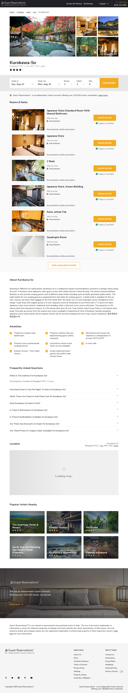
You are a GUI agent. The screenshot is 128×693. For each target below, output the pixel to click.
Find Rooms (109, 83)
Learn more (103, 95)
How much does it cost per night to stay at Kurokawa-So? (38, 389)
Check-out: (42, 81)
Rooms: (67, 81)
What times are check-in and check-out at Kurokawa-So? (38, 396)
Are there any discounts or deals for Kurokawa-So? (34, 423)
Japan (28, 12)
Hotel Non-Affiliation (82, 678)
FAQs (76, 658)
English (102, 3)
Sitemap (77, 671)
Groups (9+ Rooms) (74, 3)
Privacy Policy (79, 668)
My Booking (88, 3)
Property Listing (80, 675)
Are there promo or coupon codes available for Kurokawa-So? (39, 430)
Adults (79, 81)
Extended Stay (111, 668)
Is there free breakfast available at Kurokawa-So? (34, 417)
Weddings (109, 664)
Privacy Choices (111, 671)
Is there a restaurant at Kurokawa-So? (29, 410)
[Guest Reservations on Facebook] (7, 677)
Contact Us (109, 654)
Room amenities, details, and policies (61, 129)
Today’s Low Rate (106, 123)
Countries (20, 12)
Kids (90, 81)
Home (12, 12)
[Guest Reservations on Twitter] (12, 677)
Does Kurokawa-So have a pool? (25, 403)
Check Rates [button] (105, 117)
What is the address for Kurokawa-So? (28, 375)
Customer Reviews (81, 661)
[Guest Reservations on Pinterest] (25, 677)
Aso (34, 12)
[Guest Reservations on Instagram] (19, 677)
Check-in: (15, 81)
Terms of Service (80, 664)
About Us (77, 654)
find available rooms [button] (64, 265)
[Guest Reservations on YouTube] (30, 677)
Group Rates (110, 661)
